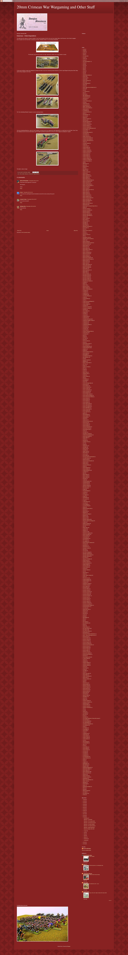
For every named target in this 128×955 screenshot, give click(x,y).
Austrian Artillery (86, 147)
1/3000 (84, 51)
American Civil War (86, 124)
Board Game (85, 227)
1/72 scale (85, 56)
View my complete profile (86, 850)
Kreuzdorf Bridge (86, 490)
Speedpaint (85, 693)
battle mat (84, 173)
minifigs (84, 522)
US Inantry (85, 752)
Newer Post (19, 230)
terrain (84, 715)
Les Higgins (85, 494)
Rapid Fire (85, 610)
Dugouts (84, 350)
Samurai (84, 659)
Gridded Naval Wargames (87, 434)
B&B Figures (85, 163)
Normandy (85, 543)
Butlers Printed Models (87, 289)
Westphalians (85, 778)
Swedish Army (85, 703)
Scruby (84, 669)
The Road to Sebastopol (87, 723)
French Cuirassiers (86, 391)
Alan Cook (85, 116)
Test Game (85, 717)
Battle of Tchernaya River (87, 197)
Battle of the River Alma (87, 203)
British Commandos (86, 252)
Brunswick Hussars (86, 275)
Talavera (84, 711)
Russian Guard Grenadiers (88, 644)
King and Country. (86, 486)
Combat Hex (85, 317)
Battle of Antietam (86, 174)
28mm (84, 81)
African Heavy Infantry (87, 107)
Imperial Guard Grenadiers (88, 460)
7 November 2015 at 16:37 (31, 199)
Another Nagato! (91, 856)
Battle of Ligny (85, 188)
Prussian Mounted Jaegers (88, 605)
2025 (84, 801)
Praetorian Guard (86, 584)
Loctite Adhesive (86, 501)
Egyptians (85, 361)
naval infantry (85, 537)
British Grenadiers (86, 256)
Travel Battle (85, 729)
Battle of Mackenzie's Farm (88, 189)
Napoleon (85, 530)
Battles (84, 207)
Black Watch (85, 225)
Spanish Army (85, 682)
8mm (84, 92)
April (85, 835)
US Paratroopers (86, 756)
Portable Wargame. (86, 580)
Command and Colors (87, 319)
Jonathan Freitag (23, 199)
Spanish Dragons (86, 687)
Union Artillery (85, 747)
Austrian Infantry (86, 154)
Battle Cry (84, 170)
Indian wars (85, 463)
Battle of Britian (85, 177)
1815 (84, 65)
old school (85, 550)
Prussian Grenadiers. (87, 595)
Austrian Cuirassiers (86, 151)
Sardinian (84, 661)
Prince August (85, 586)
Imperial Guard (85, 459)
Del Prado (85, 338)
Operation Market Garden (87, 554)
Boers (84, 229)
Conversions (85, 327)
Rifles (84, 618)
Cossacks (84, 328)
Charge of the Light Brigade (88, 301)
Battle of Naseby (86, 193)
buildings (84, 282)
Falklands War (85, 373)
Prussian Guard (86, 597)
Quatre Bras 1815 (86, 609)
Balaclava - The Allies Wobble (89, 824)
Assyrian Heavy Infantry (87, 139)
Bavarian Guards (86, 211)
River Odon (85, 621)
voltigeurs (84, 762)
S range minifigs (86, 658)
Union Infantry (85, 748)
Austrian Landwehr (86, 158)
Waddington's (85, 763)
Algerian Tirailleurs (86, 118)
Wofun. (84, 785)
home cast (85, 454)
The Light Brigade (86, 722)
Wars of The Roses (86, 772)
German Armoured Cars (87, 421)
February (86, 838)
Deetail (84, 336)
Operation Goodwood (87, 553)
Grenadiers (85, 432)
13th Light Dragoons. (87, 61)
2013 (84, 843)
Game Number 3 (86, 415)
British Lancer (85, 263)
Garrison (84, 418)
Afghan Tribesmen (86, 106)
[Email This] (33, 172)
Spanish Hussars (86, 689)
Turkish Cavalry (86, 737)
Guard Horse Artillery (86, 436)
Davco (84, 335)
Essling (84, 369)
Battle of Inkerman (86, 182)
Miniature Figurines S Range (88, 520)
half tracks (85, 440)
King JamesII (85, 488)
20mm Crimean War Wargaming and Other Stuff (56, 6)
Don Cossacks (85, 344)
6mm (84, 90)
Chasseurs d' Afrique (86, 308)
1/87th (84, 58)
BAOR (84, 167)
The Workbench (86, 725)
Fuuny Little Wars (86, 411)
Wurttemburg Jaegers (87, 786)
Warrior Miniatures (86, 771)
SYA (83, 708)
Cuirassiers (85, 334)
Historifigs (85, 449)
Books (84, 231)
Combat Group (85, 316)
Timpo (84, 726)
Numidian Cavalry (86, 548)
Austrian (84, 144)
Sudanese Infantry (86, 700)
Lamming (84, 492)
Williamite (84, 782)
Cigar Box (85, 309)
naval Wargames (86, 538)
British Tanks (85, 272)
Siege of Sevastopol (86, 676)
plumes (84, 576)
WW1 (84, 787)
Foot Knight (85, 380)
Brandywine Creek (86, 237)
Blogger (68, 946)
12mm (84, 60)
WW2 (84, 789)
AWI (83, 162)
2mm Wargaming (86, 83)
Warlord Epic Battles (86, 768)
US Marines (85, 755)
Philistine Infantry (86, 569)
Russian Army (85, 636)
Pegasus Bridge (86, 564)
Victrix (84, 760)
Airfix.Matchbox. (86, 114)
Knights (84, 489)
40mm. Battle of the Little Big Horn (89, 87)
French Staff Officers (86, 407)
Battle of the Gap (86, 201)
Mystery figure (85, 527)
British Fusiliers (85, 255)
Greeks (84, 430)
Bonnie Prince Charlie (87, 230)
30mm (84, 84)
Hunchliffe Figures (86, 458)
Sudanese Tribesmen (87, 702)
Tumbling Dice (85, 733)
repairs (84, 614)
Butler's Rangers (86, 287)
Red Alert (84, 612)
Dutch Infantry (85, 353)
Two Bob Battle (85, 742)
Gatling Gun (85, 419)
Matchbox (84, 512)
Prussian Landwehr (86, 602)
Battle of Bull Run (86, 178)
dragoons (84, 349)
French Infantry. (85, 402)
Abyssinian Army (86, 96)
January (85, 840)
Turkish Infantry (85, 738)
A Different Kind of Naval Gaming (94, 874)
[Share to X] (35, 172)
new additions (85, 541)
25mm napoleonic (86, 80)
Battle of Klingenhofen (87, 184)
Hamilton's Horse (86, 441)
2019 (84, 810)
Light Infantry (85, 497)
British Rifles (85, 271)
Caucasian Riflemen (86, 295)
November (86, 818)
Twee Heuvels (85, 741)
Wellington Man (23, 206)
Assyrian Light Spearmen (87, 140)
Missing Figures (86, 524)
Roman (84, 625)
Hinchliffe (84, 447)
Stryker (21, 192)
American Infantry (86, 125)
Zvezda (84, 794)
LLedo (84, 500)
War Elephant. (85, 764)
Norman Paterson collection (88, 542)
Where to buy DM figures (87, 779)
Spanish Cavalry (86, 685)
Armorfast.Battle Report (87, 132)
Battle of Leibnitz (86, 186)
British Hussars (85, 260)
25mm (84, 79)
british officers (85, 268)
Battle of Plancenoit (86, 195)
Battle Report (85, 204)
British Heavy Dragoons (87, 257)
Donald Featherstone (87, 346)
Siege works (85, 677)
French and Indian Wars (87, 383)
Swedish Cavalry (86, 706)
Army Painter (85, 133)
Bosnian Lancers (86, 234)
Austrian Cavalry (86, 148)
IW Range (85, 478)
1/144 (84, 49)
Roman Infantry (85, 627)
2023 (84, 804)
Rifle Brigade (85, 617)
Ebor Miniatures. (86, 357)
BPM (84, 235)
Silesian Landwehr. (86, 678)
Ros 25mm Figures (86, 628)
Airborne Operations (86, 111)
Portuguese (85, 582)
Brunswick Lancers (86, 279)
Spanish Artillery (86, 684)
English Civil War (86, 366)
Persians (84, 568)
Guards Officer (85, 437)
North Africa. (85, 545)
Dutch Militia (85, 354)
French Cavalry (85, 388)
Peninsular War (86, 565)
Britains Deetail (85, 241)
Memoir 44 (85, 516)
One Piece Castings (86, 552)
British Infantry (85, 261)
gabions (84, 413)
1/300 (84, 50)
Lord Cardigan (85, 504)
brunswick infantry (86, 276)
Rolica (84, 624)
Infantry (84, 466)
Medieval (84, 515)
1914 (84, 72)
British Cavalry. (85, 250)
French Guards (85, 398)
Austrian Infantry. (86, 155)
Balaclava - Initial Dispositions (89, 827)
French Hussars (86, 399)
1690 (84, 64)
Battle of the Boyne (86, 199)
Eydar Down (85, 372)
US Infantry (85, 753)
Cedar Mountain (86, 298)
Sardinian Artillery (86, 662)
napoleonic (85, 531)
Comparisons (85, 321)
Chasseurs (85, 305)
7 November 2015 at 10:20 (33, 180)
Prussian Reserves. (86, 606)
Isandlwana (85, 471)
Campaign (85, 291)
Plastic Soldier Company (87, 575)
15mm (84, 62)
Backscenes (85, 166)
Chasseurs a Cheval (86, 306)
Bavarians (85, 216)
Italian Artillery (85, 474)
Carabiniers (85, 293)
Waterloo (84, 774)
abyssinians (85, 98)
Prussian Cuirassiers (86, 591)
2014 (84, 842)
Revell (84, 616)
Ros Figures (85, 629)
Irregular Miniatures (86, 470)
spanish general (86, 688)
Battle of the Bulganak (87, 200)
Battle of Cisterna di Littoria (88, 180)
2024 (84, 802)
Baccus (84, 165)
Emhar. (84, 365)
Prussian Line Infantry (87, 603)
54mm (84, 88)
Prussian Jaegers (86, 601)
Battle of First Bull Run (87, 181)
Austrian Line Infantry (87, 159)
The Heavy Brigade (86, 721)
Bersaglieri (85, 223)
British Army (85, 246)
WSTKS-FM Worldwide (24, 180)
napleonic (85, 528)
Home (47, 230)
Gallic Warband (86, 414)
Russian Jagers (86, 650)
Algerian (84, 117)
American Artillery (86, 122)
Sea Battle (85, 670)
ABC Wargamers (86, 95)
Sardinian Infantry (86, 665)
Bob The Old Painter (87, 848)
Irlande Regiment (86, 467)
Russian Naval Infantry (87, 654)
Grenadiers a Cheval (86, 433)
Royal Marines (85, 632)
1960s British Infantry (87, 75)
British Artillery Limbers (87, 249)
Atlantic (84, 141)
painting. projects (86, 561)
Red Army (84, 613)
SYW (84, 710)
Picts (84, 571)
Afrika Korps (85, 109)
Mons (84, 526)
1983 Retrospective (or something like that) (96, 865)
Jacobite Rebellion (86, 481)
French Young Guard (86, 409)
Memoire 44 (85, 518)
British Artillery (85, 248)
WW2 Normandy (86, 790)
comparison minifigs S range (88, 320)
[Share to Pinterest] (38, 172)
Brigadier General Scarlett (87, 238)
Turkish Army (85, 734)
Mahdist (84, 507)
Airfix (84, 113)
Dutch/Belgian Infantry (87, 355)
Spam (84, 681)
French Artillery (85, 385)
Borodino (84, 233)
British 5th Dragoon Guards (88, 242)
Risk (84, 620)
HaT (83, 443)
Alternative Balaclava (87, 121)
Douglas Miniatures (86, 347)
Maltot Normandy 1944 (87, 508)
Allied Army (85, 120)
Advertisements (86, 105)
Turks (84, 740)
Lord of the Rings (86, 505)
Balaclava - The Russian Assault (90, 822)
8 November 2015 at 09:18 (31, 206)
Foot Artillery (85, 379)
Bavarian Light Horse (87, 214)
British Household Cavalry (87, 259)
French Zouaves (86, 410)
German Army (85, 422)
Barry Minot (85, 169)
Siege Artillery (85, 674)
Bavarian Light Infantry (87, 215)
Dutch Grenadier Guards (87, 351)
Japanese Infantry (86, 485)
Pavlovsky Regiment (86, 563)
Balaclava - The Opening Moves (89, 825)
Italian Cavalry (85, 475)
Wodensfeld (85, 783)
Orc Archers (85, 557)
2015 (84, 816)
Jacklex (84, 479)
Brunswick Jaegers (86, 278)
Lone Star (84, 503)
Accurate (84, 99)
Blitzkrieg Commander (87, 226)
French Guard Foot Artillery (88, 395)
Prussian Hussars (86, 598)
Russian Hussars (86, 646)
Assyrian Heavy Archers (87, 137)
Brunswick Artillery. (86, 274)
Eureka (84, 370)
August (85, 830)
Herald (84, 444)
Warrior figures (85, 770)
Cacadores (85, 290)
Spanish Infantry (86, 691)
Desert (84, 342)
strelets (84, 699)
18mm (84, 71)
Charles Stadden (86, 304)
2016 (84, 815)
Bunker (84, 283)
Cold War (84, 313)
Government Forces (86, 428)
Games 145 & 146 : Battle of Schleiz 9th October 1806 (98, 892)
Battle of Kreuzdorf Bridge (87, 185)
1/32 (84, 53)
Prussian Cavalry (86, 590)
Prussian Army (85, 587)
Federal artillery (86, 376)
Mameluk (84, 509)
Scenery (84, 666)
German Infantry (86, 425)
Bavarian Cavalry (86, 208)
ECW (84, 358)
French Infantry (85, 400)
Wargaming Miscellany (87, 855)
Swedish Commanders (87, 707)
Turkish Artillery (85, 736)
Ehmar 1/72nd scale (86, 362)
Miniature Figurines (86, 519)
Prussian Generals (86, 594)
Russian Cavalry (86, 639)
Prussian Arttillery (86, 588)
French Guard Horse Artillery (88, 396)
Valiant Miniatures (86, 757)
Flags (84, 377)
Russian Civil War (86, 640)
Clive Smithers (85, 310)
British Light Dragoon (87, 264)
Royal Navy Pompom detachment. (89, 633)
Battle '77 (85, 864)
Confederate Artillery (86, 324)
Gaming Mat (85, 417)
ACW (84, 102)
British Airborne (85, 245)
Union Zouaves (85, 749)
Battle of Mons (85, 190)
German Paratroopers (87, 426)
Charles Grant (85, 302)
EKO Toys (84, 364)
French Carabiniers (86, 387)
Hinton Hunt (85, 448)
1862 (84, 68)
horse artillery (85, 455)
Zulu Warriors (85, 793)
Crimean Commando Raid (87, 331)
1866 (84, 69)
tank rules (84, 714)
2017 (84, 813)
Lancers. (84, 493)
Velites (84, 759)
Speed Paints (85, 692)
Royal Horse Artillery (86, 631)
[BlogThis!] (34, 172)
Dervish (84, 339)
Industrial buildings (86, 464)
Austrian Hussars (86, 152)
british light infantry (86, 265)
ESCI (84, 368)
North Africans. (85, 546)
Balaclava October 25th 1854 (89, 828)
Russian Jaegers (86, 648)
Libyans (84, 496)
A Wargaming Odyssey (87, 873)
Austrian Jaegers (86, 156)
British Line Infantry (86, 267)
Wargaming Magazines (87, 767)
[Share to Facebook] (37, 172)
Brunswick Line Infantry (87, 280)
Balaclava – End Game (88, 819)
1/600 (84, 54)
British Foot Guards (86, 253)
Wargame (84, 766)
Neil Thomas (85, 539)
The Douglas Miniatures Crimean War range (91, 718)
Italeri (84, 473)
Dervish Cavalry (86, 340)
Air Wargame (85, 110)
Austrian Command (86, 150)
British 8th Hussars (86, 244)
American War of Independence (88, 128)
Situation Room (86, 891)
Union (84, 745)
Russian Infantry (86, 647)
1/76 (84, 57)
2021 (84, 807)
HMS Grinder (85, 452)
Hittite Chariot (85, 451)
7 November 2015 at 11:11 (28, 192)
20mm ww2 (85, 77)
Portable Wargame (86, 579)
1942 (84, 73)
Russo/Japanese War (87, 657)
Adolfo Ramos (85, 103)
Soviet (84, 680)
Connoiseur (85, 325)
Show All (110, 900)
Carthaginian (85, 294)
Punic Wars (85, 608)
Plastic (84, 573)
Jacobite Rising (86, 482)
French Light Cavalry (86, 403)
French (84, 381)
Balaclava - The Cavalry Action (89, 821)
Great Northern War (86, 429)
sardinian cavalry (86, 663)
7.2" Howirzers (85, 91)
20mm (84, 76)
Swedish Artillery (86, 704)
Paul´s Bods (85, 882)
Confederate (85, 323)
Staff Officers (85, 696)
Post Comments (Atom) (26, 232)
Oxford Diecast (85, 560)
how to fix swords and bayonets (88, 456)
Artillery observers (86, 136)
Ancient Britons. (86, 129)
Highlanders (85, 445)
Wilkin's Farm (85, 781)
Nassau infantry (86, 535)
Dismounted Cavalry (86, 343)
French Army (85, 384)
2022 (84, 805)
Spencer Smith (85, 695)
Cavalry (84, 297)
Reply (21, 188)
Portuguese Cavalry (86, 583)
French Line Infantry (86, 406)
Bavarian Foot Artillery (87, 210)
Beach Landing (85, 218)
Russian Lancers (86, 651)
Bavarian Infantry (86, 212)
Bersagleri (85, 222)
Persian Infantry (86, 567)
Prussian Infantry (86, 599)
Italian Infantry (85, 477)
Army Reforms (85, 135)
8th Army (84, 94)
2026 (84, 799)
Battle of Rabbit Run (86, 196)
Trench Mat (85, 730)
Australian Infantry (86, 143)
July (85, 832)
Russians (84, 655)
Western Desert (86, 775)
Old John (84, 549)
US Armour (85, 751)
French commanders (86, 389)
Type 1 (84, 744)
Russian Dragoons (86, 642)
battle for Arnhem (86, 171)
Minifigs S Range (86, 523)
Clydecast (85, 312)
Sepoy (84, 672)
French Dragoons (86, 392)
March (85, 837)
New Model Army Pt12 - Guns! (94, 883)
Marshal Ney (85, 511)
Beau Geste (85, 219)
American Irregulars (86, 126)
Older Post (76, 230)
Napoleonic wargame (87, 533)
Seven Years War (86, 673)
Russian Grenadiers (86, 643)
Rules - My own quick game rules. (89, 635)
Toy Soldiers (85, 727)
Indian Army (85, 462)
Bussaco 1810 (85, 286)
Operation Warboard (86, 556)
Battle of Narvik (85, 192)
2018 (84, 812)
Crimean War (85, 332)
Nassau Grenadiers (86, 534)
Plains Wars (85, 572)
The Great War (85, 719)
